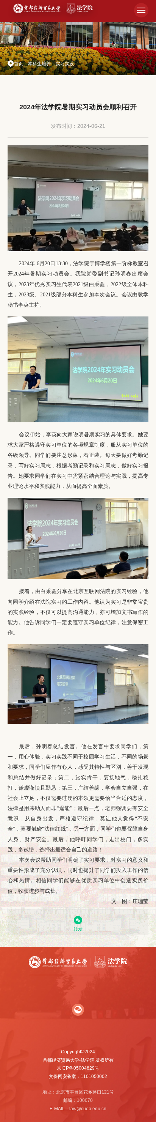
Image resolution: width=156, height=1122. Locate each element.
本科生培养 (39, 63)
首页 (18, 63)
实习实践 (65, 63)
